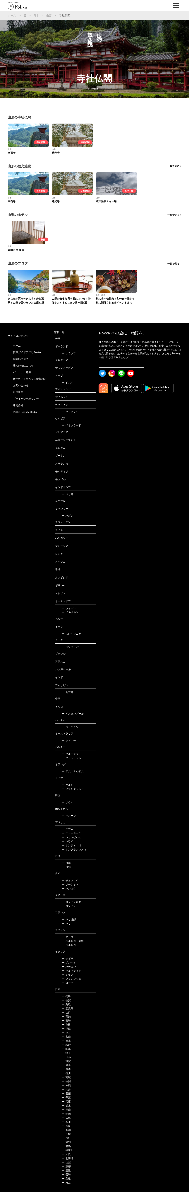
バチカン (69, 966)
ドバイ (67, 382)
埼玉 (66, 1052)
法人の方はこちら (23, 365)
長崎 (66, 1174)
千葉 (66, 1097)
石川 (66, 1121)
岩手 (66, 1065)
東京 (66, 1182)
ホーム (12, 15)
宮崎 (66, 1020)
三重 (66, 1170)
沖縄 (66, 1085)
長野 (66, 1138)
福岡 (66, 1081)
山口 (66, 1012)
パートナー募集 (22, 372)
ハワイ (67, 841)
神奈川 (67, 1150)
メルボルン (70, 612)
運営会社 (18, 405)
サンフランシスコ (74, 849)
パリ (66, 923)
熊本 (66, 1040)
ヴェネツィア (71, 970)
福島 (66, 1028)
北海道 (67, 1158)
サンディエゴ (71, 845)
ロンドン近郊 (71, 901)
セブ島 (67, 692)
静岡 (66, 1113)
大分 (66, 1089)
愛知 (66, 1142)
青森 (66, 1069)
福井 (66, 1032)
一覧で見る (173, 166)
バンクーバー (71, 647)
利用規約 (18, 392)
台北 (66, 867)
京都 (66, 1166)
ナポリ (67, 958)
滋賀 (66, 1061)
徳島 (66, 996)
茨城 (66, 1134)
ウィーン (69, 608)
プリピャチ (70, 411)
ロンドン (69, 906)
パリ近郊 (69, 919)
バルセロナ (70, 945)
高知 (66, 1016)
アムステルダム (73, 771)
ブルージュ (70, 753)
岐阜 (66, 1048)
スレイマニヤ (71, 633)
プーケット (70, 884)
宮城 (66, 1077)
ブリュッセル (71, 757)
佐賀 (66, 1000)
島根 (66, 1178)
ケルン (67, 784)
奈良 (66, 1125)
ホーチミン (70, 727)
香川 (66, 1073)
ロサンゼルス (71, 837)
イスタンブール (73, 713)
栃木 (66, 1105)
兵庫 (66, 1101)
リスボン (69, 815)
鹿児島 (67, 1008)
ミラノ (67, 974)
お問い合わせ (20, 385)
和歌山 (67, 1044)
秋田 (66, 1024)
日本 (36, 15)
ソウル (67, 802)
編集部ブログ (20, 358)
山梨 (66, 1162)
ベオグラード (71, 425)
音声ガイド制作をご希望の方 (30, 378)
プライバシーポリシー (26, 398)
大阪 (66, 1154)
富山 (66, 1036)
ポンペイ (69, 962)
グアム (67, 829)
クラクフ (69, 353)
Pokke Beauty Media (25, 411)
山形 (49, 15)
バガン (67, 515)
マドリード (70, 936)
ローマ (67, 982)
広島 (66, 1117)
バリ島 (67, 494)
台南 (66, 862)
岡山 (66, 1109)
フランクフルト (73, 788)
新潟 (66, 1129)
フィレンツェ (71, 978)
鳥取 (66, 1004)
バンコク (69, 888)
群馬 (66, 1146)
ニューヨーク (71, 833)
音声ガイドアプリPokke (27, 352)
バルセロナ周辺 (73, 941)
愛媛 (66, 1093)
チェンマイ (70, 880)
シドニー (69, 740)
